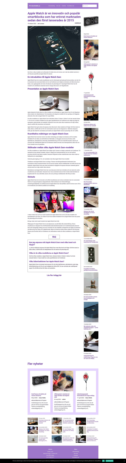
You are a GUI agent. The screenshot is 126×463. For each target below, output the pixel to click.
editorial (33, 400)
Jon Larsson (41, 23)
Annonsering (51, 5)
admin (64, 399)
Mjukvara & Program (41, 400)
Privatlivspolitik (109, 460)
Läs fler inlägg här (54, 275)
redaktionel (78, 23)
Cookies (64, 5)
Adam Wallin (42, 398)
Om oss (58, 5)
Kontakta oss (70, 5)
